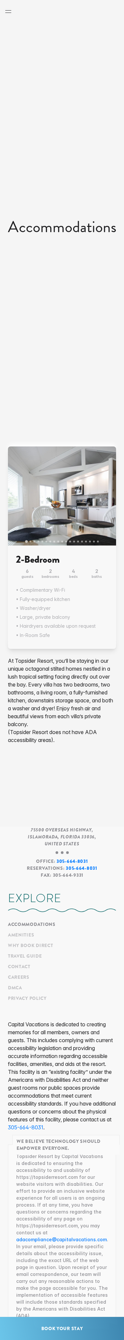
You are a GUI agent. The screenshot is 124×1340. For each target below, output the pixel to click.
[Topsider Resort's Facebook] (10, 1016)
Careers (18, 977)
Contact (19, 966)
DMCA (15, 987)
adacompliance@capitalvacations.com (61, 1239)
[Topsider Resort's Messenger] (13, 1016)
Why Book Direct (30, 945)
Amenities (21, 935)
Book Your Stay (62, 1328)
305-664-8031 (72, 861)
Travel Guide (25, 956)
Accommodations (32, 924)
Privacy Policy (27, 998)
